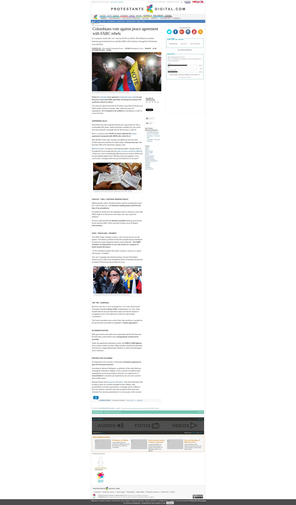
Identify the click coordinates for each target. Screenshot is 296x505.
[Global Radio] (187, 2)
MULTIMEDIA (195, 44)
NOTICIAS (173, 44)
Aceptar (170, 503)
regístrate (120, 2)
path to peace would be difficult (129, 151)
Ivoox (101, 432)
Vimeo (201, 432)
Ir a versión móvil (152, 2)
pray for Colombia (116, 382)
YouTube (194, 432)
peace (134, 133)
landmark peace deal (128, 97)
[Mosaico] (197, 2)
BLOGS (184, 44)
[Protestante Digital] (148, 8)
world (93, 21)
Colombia (103, 97)
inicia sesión (113, 2)
